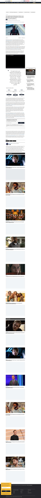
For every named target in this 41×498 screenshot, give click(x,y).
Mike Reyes (9, 19)
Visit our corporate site (29, 485)
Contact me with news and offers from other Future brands (6, 489)
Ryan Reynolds (17, 48)
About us (21, 491)
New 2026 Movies (21, 12)
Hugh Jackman (13, 48)
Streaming (21, 2)
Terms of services (14, 124)
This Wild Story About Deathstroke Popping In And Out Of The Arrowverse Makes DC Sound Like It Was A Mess (30, 88)
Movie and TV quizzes (27, 12)
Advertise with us (30, 492)
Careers (14, 491)
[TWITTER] (10, 144)
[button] (9, 93)
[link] (9, 90)
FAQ (28, 491)
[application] (15, 61)
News (7, 2)
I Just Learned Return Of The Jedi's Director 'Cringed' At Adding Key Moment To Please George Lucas (31, 84)
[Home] (6, 2)
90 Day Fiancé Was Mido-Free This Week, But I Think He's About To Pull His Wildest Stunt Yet (31, 73)
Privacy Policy (7, 493)
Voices (14, 2)
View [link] (9, 94)
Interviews (17, 2)
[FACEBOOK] (9, 144)
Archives (21, 492)
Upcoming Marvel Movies (34, 12)
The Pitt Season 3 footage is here (13, 12)
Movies (12, 2)
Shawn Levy (7, 42)
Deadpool (19, 50)
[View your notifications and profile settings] (32, 1)
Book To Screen (25, 2)
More (29, 2)
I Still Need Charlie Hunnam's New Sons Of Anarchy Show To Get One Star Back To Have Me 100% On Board (31, 77)
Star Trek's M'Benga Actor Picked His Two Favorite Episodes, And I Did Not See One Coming (30, 80)
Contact (14, 492)
